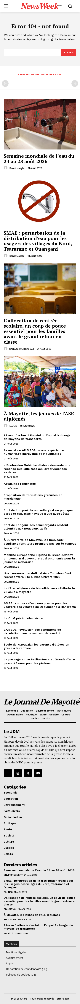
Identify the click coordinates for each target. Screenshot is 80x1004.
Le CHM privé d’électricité (23, 618)
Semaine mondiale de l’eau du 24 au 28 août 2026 (39, 158)
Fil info (8, 892)
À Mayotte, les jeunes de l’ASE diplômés (39, 416)
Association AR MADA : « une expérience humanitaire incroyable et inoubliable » (34, 452)
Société (8, 933)
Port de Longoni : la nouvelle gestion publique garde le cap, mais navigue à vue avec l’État (38, 511)
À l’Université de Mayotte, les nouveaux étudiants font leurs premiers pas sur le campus (40, 541)
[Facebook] (8, 773)
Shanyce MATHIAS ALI (21, 348)
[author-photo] (6, 168)
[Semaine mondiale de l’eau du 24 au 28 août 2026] (40, 124)
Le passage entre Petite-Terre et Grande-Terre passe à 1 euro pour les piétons (39, 661)
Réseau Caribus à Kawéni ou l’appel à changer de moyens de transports (38, 437)
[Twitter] (28, 773)
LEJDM (13, 425)
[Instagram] (18, 773)
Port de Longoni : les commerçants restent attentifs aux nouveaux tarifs (36, 526)
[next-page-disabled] (74, 83)
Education (10, 909)
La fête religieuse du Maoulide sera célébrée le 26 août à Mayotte (39, 590)
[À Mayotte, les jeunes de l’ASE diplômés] (40, 381)
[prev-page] (5, 83)
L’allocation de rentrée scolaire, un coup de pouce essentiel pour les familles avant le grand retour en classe (35, 331)
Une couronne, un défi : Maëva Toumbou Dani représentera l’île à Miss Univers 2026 (37, 575)
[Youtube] (38, 773)
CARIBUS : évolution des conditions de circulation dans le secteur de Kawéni (32, 631)
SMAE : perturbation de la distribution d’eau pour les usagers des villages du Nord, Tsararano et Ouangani (38, 241)
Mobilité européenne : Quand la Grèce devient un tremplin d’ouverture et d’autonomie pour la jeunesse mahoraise (39, 558)
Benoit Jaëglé (17, 168)
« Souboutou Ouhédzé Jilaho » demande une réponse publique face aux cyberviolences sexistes (37, 468)
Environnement (13, 875)
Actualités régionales (20, 483)
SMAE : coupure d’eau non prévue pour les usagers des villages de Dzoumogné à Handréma (40, 605)
